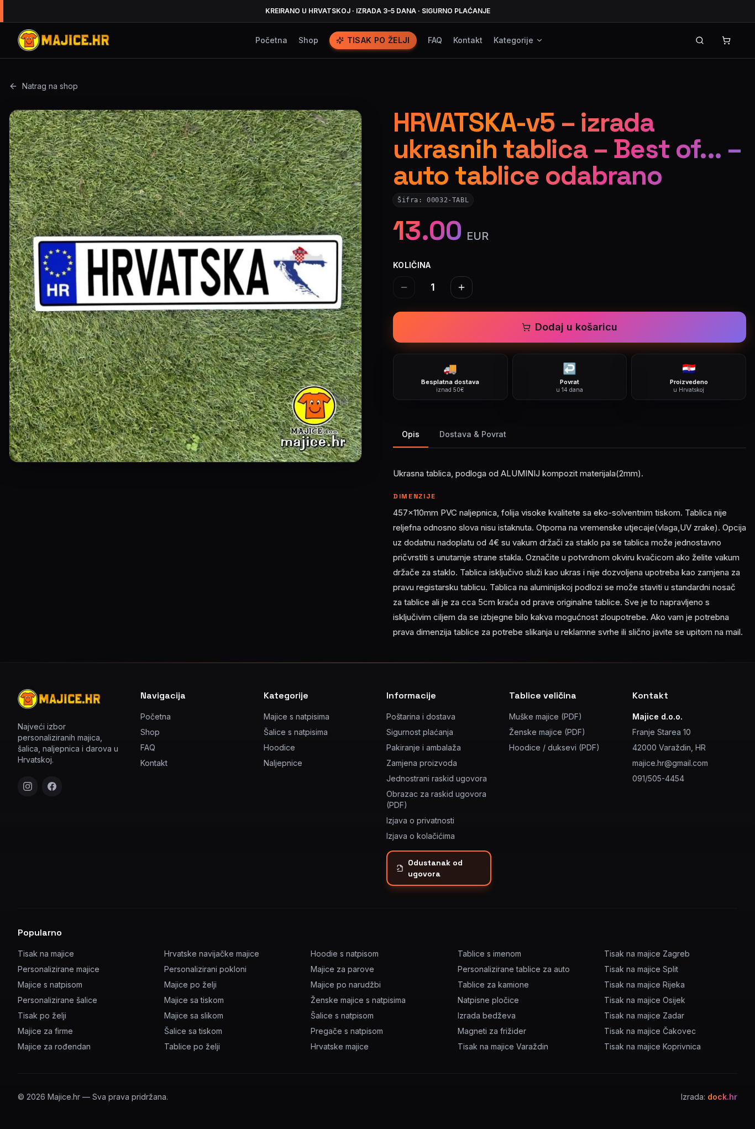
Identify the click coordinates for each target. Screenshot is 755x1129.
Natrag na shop (50, 86)
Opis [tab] (411, 434)
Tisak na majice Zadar (644, 1015)
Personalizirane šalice (57, 1000)
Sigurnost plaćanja (419, 732)
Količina (412, 265)
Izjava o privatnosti (420, 820)
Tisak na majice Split (641, 969)
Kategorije (513, 40)
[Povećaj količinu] (461, 287)
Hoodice (279, 747)
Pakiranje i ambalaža (423, 747)
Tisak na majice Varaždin (503, 1046)
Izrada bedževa (487, 1015)
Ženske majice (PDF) (547, 732)
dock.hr (722, 1096)
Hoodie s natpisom (345, 953)
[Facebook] (52, 786)
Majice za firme (45, 1031)
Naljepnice (283, 763)
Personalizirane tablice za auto (514, 969)
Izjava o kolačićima (420, 836)
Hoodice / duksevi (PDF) (554, 747)
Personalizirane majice (58, 969)
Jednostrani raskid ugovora (436, 778)
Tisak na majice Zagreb (647, 953)
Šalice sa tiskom (193, 1031)
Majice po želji (190, 984)
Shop (308, 40)
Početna (271, 40)
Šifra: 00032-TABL (433, 200)
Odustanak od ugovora (435, 868)
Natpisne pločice (488, 1000)
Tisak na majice (46, 953)
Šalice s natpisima (296, 732)
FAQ (435, 40)
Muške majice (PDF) (545, 716)
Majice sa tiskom (194, 1000)
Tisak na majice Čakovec (650, 1031)
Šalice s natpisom (342, 1015)
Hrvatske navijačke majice (211, 953)
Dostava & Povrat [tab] (472, 434)
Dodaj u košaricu (576, 327)
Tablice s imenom (489, 953)
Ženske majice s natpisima (358, 1000)
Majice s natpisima (296, 716)
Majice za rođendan (54, 1046)
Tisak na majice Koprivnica (652, 1046)
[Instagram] (28, 786)
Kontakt (468, 40)
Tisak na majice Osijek (644, 1000)
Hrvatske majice (340, 1046)
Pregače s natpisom (347, 1031)
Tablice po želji (192, 1046)
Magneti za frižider (492, 1031)
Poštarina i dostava (420, 716)
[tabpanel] (569, 546)
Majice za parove (342, 969)
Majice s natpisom (50, 984)
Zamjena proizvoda (421, 763)
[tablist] (569, 435)
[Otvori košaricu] (726, 40)
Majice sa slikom (193, 1015)
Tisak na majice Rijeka (644, 984)
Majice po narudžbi (346, 984)
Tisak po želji (378, 40)
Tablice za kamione (493, 984)
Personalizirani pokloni (205, 969)
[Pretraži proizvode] (700, 40)
